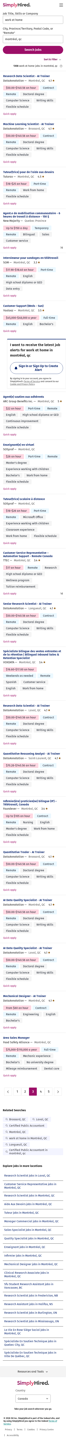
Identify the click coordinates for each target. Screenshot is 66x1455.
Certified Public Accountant (26, 1125)
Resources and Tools (31, 1371)
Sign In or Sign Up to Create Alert (38, 368)
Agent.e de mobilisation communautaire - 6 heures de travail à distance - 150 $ (31, 215)
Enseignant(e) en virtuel (18, 444)
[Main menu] (61, 5)
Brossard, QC (17, 1119)
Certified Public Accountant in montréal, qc (28, 1151)
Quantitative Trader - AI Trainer (24, 852)
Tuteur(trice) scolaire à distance (24, 499)
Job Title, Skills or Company (20, 13)
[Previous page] (8, 1092)
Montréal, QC (17, 1132)
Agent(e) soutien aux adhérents (23, 396)
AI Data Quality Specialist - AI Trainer (27, 900)
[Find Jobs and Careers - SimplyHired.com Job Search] (16, 5)
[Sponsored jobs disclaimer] (61, 66)
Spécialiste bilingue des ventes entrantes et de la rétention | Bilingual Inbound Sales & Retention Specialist (32, 655)
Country (20, 1390)
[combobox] (33, 20)
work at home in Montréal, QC (28, 1138)
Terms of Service (32, 381)
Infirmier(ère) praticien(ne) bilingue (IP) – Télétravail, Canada (30, 802)
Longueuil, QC (18, 1144)
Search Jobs (33, 50)
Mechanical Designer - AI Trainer (24, 996)
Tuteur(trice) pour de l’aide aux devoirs (28, 172)
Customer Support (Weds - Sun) (23, 306)
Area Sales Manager (16, 1037)
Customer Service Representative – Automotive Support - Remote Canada (28, 554)
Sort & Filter (51, 59)
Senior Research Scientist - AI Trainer (27, 603)
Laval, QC (42, 1119)
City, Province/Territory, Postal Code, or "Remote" (28, 31)
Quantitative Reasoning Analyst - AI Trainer (31, 753)
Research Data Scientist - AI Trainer (26, 76)
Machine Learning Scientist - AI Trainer (28, 124)
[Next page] (58, 1092)
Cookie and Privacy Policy (22, 384)
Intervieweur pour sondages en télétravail (30, 258)
